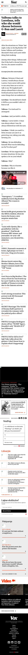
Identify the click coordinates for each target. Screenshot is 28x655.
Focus (14, 627)
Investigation (14, 628)
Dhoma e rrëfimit (14, 633)
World (14, 635)
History (14, 636)
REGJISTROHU (7, 511)
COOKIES (14, 649)
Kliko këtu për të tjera (19, 412)
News (14, 625)
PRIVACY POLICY (14, 647)
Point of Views (14, 632)
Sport (14, 638)
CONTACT (14, 645)
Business (14, 630)
